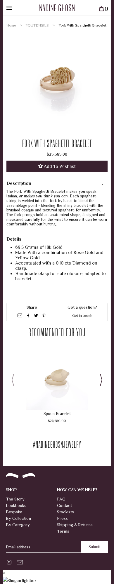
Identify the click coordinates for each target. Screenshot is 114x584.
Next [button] (99, 380)
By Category (18, 524)
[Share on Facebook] (28, 315)
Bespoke (14, 511)
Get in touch (82, 315)
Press (62, 518)
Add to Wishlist (59, 166)
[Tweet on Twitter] (36, 315)
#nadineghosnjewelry (57, 445)
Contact (64, 505)
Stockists (65, 511)
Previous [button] (15, 380)
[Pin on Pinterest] (44, 315)
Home (11, 25)
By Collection (18, 518)
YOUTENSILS (37, 25)
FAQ (61, 498)
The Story (15, 498)
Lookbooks (16, 505)
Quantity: (39, 558)
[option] (57, 79)
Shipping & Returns (75, 524)
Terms (63, 531)
